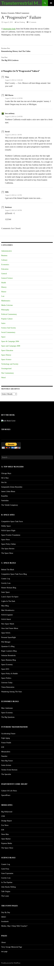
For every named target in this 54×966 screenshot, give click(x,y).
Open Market (6, 839)
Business (4, 13)
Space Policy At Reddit (9, 674)
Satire (3, 323)
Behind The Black (7, 570)
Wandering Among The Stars (11, 692)
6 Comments (32, 22)
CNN (3, 816)
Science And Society (8, 328)
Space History (6, 355)
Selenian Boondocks (8, 655)
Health (3, 283)
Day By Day (5, 912)
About (3, 942)
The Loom (5, 896)
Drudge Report (6, 821)
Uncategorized (6, 368)
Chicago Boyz (6, 473)
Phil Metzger (5, 642)
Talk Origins (5, 891)
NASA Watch (6, 619)
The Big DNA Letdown (9, 59)
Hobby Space (6, 526)
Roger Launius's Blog (9, 651)
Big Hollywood (6, 812)
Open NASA (5, 633)
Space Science (6, 359)
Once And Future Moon (9, 628)
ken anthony (10, 113)
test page (4, 951)
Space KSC (5, 669)
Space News (5, 540)
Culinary (4, 260)
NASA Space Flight (8, 530)
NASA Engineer (7, 615)
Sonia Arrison (6, 765)
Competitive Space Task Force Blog (14, 574)
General (4, 274)
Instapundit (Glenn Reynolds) (11, 487)
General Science (7, 278)
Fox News (4, 825)
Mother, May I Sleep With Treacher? (14, 926)
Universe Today (6, 683)
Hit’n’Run (5, 478)
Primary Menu (51, 3)
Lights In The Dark (8, 601)
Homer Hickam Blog (8, 588)
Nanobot (4, 756)
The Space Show (7, 553)
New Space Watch (7, 624)
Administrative (6, 251)
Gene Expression (7, 873)
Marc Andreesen (7, 708)
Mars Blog (5, 606)
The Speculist (6, 774)
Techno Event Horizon (9, 770)
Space (3, 337)
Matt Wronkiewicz (7, 610)
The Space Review (7, 549)
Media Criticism (7, 305)
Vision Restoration (7, 687)
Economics (11, 13)
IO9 (2, 747)
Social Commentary (8, 332)
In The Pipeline (6, 882)
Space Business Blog (8, 660)
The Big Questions (7, 717)
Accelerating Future (8, 734)
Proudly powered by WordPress (10, 963)
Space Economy (7, 664)
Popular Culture (7, 319)
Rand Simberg (20, 22)
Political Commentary (22, 13)
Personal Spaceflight (8, 637)
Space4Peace (5, 795)
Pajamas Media (6, 843)
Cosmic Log (5, 579)
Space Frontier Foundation (10, 535)
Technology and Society (9, 364)
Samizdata (5, 500)
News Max (5, 834)
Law (2, 296)
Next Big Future (7, 761)
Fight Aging (5, 738)
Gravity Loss (5, 583)
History (4, 287)
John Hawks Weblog (8, 887)
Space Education (7, 350)
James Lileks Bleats (8, 491)
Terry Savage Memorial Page (11, 947)
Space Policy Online (8, 544)
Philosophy (5, 310)
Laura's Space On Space (9, 597)
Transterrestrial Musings (21, 3)
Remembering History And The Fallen (15, 49)
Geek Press (5, 869)
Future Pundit (6, 743)
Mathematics (5, 301)
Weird (3, 378)
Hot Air (4, 482)
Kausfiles (4, 496)
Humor (3, 292)
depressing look (9, 29)
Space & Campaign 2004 (10, 341)
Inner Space (5, 592)
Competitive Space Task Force (12, 521)
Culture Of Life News (9, 791)
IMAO (3, 917)
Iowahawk (5, 921)
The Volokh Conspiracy (9, 505)
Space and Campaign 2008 (10, 346)
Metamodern (5, 752)
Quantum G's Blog (7, 646)
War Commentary (7, 373)
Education (4, 269)
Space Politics (6, 678)
